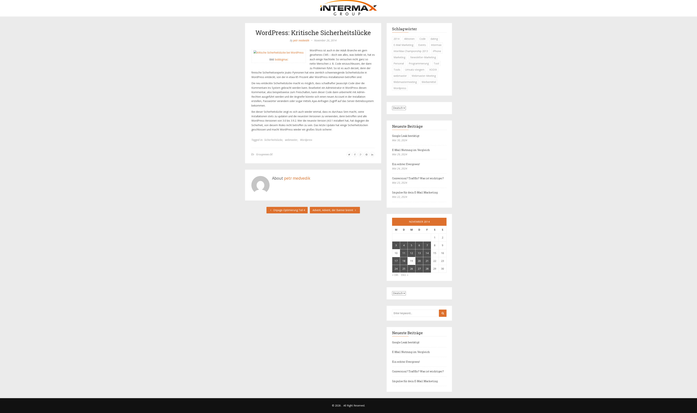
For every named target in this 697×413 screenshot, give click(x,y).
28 (427, 268)
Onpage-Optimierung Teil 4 (288, 210)
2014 (396, 38)
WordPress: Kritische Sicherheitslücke (313, 32)
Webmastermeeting (405, 82)
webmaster (291, 140)
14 (427, 253)
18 (403, 261)
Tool (436, 63)
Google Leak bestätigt (405, 136)
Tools (397, 69)
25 (403, 268)
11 (403, 253)
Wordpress (306, 140)
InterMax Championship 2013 (411, 51)
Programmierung (419, 63)
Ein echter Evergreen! (406, 164)
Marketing (399, 57)
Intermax (436, 45)
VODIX (433, 69)
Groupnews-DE (264, 154)
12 (411, 253)
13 (419, 253)
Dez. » (404, 275)
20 (419, 261)
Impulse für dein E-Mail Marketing (415, 192)
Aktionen (409, 38)
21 (427, 261)
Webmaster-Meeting (424, 75)
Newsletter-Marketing (423, 57)
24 (396, 268)
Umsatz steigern (414, 69)
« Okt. (395, 275)
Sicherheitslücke (273, 140)
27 (419, 268)
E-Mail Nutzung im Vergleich (411, 150)
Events (422, 45)
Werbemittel (429, 82)
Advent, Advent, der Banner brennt (333, 210)
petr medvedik (301, 40)
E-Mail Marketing (403, 45)
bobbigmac (281, 59)
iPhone (437, 51)
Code (422, 38)
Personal (399, 63)
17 (396, 261)
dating (434, 38)
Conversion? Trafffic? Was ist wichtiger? (418, 178)
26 (411, 268)
